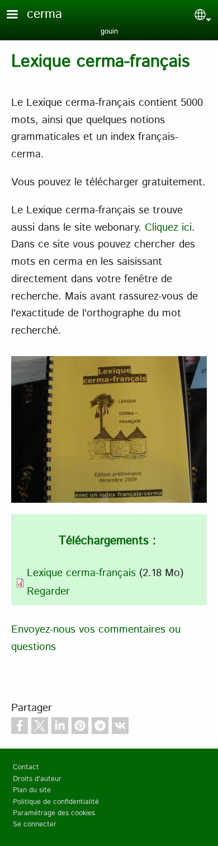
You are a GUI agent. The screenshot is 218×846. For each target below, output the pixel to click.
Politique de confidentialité (56, 802)
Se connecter (34, 824)
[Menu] (19, 15)
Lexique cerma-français (81, 573)
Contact (26, 767)
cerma (44, 14)
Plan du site (32, 790)
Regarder (48, 591)
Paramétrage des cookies (54, 813)
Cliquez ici (168, 227)
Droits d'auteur (37, 779)
